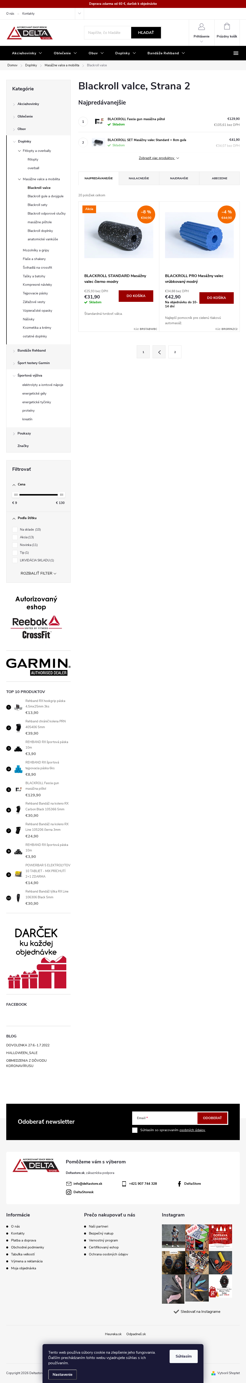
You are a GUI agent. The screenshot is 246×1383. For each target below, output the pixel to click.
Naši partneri (98, 1226)
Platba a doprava (23, 1240)
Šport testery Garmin (34, 363)
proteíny (28, 410)
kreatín (27, 419)
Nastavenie (63, 1374)
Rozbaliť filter (36, 573)
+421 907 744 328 (143, 1183)
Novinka (28, 545)
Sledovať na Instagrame (200, 1311)
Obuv (22, 129)
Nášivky (28, 319)
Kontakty (28, 14)
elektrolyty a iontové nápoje (42, 385)
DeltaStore (192, 1183)
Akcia (26, 537)
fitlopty (33, 159)
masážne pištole (40, 222)
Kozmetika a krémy (37, 327)
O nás (10, 14)
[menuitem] (27, 53)
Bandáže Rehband (32, 350)
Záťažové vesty (34, 302)
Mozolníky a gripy (36, 250)
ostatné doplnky (35, 336)
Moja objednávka (23, 1268)
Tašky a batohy (34, 276)
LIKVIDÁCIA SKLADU (36, 560)
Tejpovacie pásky (35, 293)
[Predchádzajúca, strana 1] (159, 351)
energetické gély (34, 393)
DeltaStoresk (84, 1192)
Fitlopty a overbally (37, 151)
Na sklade (30, 529)
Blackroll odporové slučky (47, 213)
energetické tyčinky (36, 402)
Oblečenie (25, 116)
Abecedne (219, 178)
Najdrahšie (179, 178)
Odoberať (212, 1118)
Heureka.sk (113, 1334)
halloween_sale (21, 1053)
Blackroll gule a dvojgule (45, 196)
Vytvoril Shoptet (228, 1373)
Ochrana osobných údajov (108, 1254)
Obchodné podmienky (27, 1247)
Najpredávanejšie (99, 178)
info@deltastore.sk (88, 1183)
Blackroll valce (39, 188)
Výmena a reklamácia (27, 1261)
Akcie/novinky (28, 104)
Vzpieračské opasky (37, 310)
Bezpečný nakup (101, 1233)
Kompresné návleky (37, 284)
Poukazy (24, 433)
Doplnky (24, 141)
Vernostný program (103, 1240)
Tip (24, 553)
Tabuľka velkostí (23, 1254)
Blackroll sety (37, 205)
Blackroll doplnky (40, 231)
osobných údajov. (192, 1130)
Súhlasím (184, 1356)
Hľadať (146, 32)
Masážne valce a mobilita (41, 179)
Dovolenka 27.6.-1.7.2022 (27, 1045)
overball (33, 168)
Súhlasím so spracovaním (172, 1130)
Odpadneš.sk (136, 1334)
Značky (23, 446)
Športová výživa (30, 375)
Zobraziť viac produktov (157, 158)
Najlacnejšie (139, 178)
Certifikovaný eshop (104, 1247)
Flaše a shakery (34, 259)
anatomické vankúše (43, 239)
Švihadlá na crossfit (37, 267)
